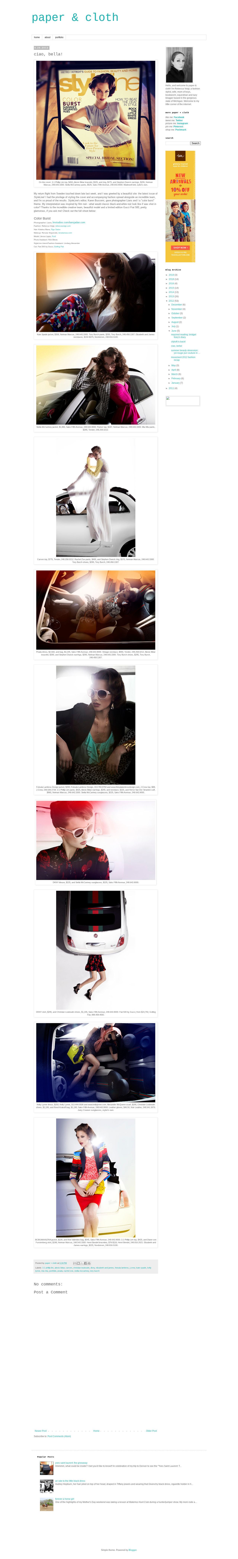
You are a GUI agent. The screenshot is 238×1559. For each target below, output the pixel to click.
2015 (172, 288)
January (175, 383)
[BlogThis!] (78, 1263)
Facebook (179, 117)
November (177, 309)
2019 (172, 275)
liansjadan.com (77, 222)
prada (60, 1271)
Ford (54, 236)
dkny (93, 1268)
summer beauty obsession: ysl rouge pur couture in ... (185, 351)
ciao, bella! (176, 346)
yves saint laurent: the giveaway (71, 1463)
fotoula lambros (122, 1268)
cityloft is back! (178, 341)
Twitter (179, 120)
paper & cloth (75, 18)
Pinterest (178, 126)
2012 (172, 301)
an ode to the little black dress (70, 1481)
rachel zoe (68, 1271)
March (174, 374)
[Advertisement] (96, 1402)
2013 (172, 296)
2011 (172, 388)
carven (69, 1268)
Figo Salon (55, 229)
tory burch (94, 1271)
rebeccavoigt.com (62, 226)
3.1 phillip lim (48, 1268)
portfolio (59, 37)
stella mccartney (81, 1271)
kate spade (141, 1268)
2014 (172, 292)
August (175, 322)
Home (96, 1431)
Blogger (132, 1550)
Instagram (182, 123)
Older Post (151, 1431)
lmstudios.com (60, 222)
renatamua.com (65, 233)
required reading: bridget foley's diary (183, 335)
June (174, 331)
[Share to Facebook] (85, 1263)
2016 (172, 283)
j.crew (132, 1268)
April (174, 370)
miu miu (44, 1271)
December (177, 304)
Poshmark (180, 129)
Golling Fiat (59, 247)
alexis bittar (60, 1268)
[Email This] (75, 1263)
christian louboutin (81, 1268)
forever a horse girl (64, 1499)
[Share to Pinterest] (89, 1263)
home (37, 37)
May (173, 365)
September (177, 317)
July (173, 326)
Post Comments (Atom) (59, 1436)
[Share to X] (82, 1263)
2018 (172, 279)
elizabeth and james (105, 1268)
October (175, 313)
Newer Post (40, 1431)
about (47, 37)
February (176, 378)
